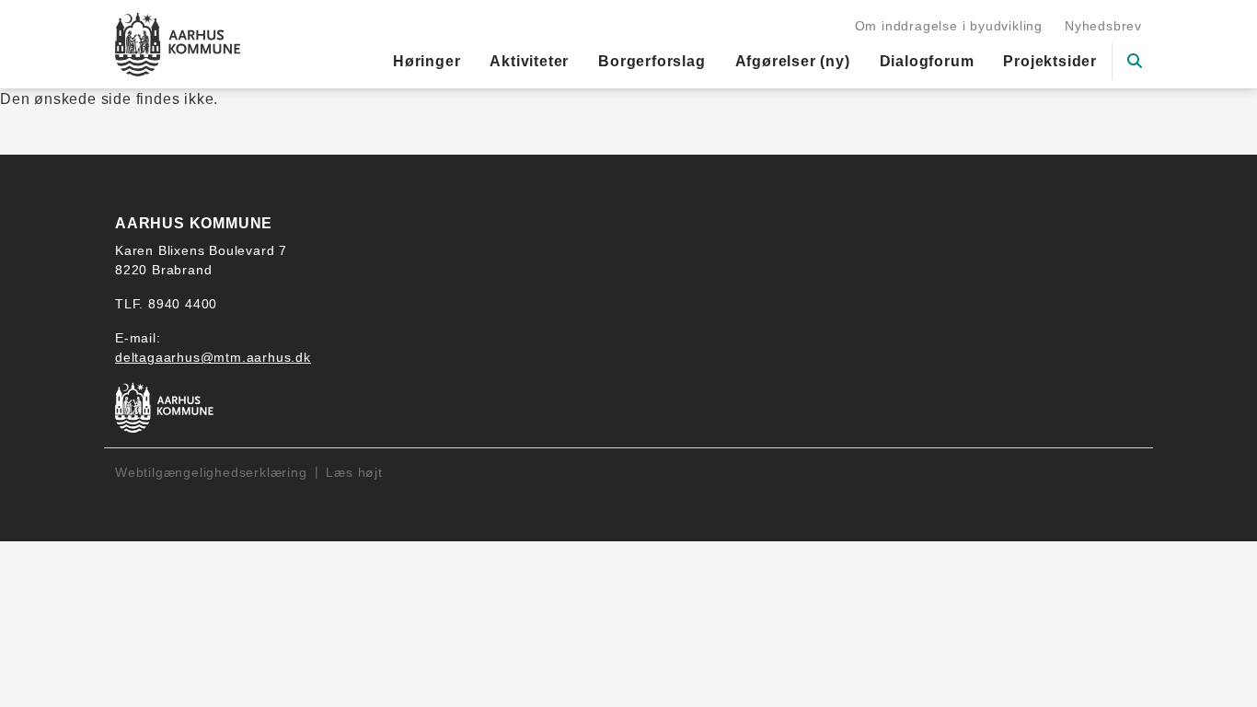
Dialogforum (927, 61)
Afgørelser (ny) (792, 61)
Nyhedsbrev (1103, 25)
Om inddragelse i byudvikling (949, 25)
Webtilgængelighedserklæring (211, 472)
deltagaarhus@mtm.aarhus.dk (213, 357)
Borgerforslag (651, 61)
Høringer (426, 61)
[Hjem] (178, 44)
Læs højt (354, 472)
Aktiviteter (529, 61)
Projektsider (1050, 61)
